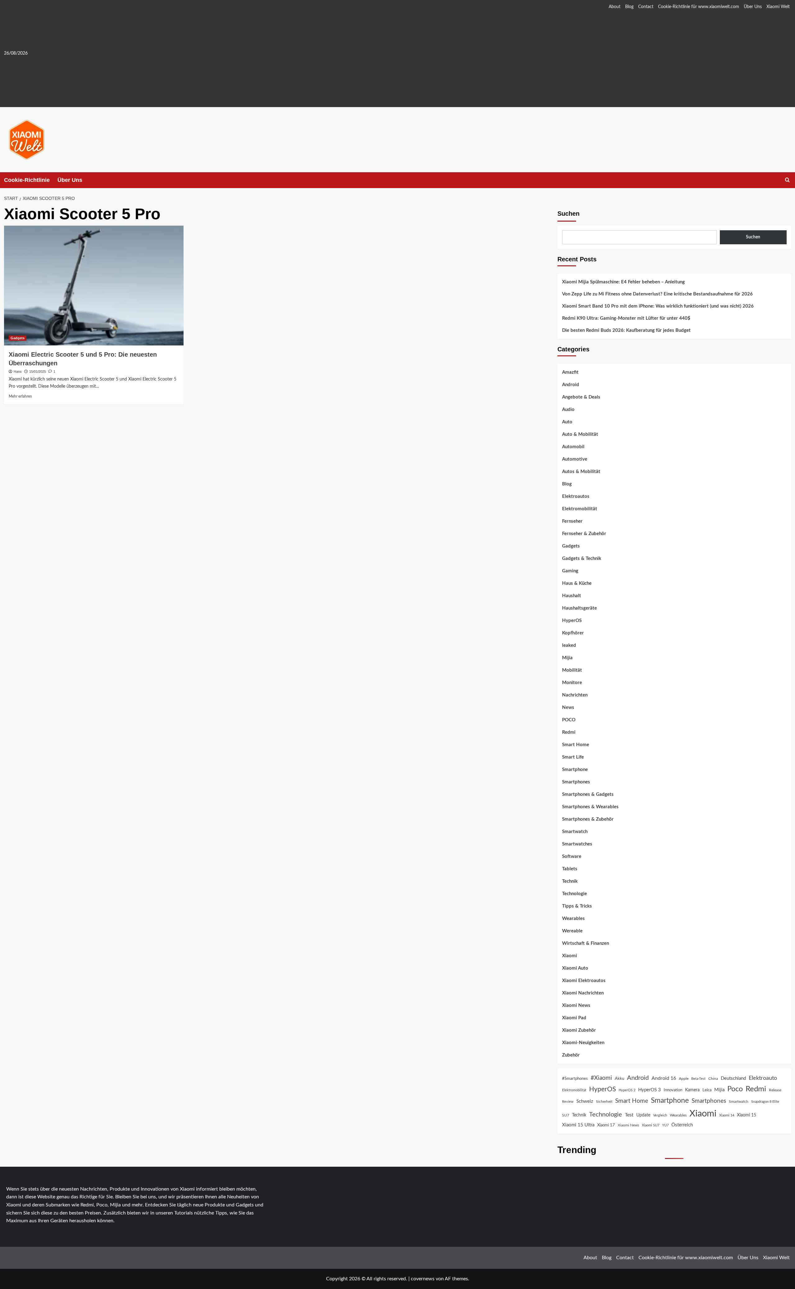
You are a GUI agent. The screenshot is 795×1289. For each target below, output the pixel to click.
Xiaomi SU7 (650, 1125)
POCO (568, 720)
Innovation (673, 1090)
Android (570, 384)
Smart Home (575, 744)
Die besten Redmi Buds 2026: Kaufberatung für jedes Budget (626, 330)
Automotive (574, 459)
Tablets (569, 869)
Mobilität (572, 670)
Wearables (573, 918)
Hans (18, 371)
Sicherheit (604, 1101)
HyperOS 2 (627, 1090)
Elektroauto (763, 1078)
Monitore (572, 682)
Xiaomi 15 (746, 1115)
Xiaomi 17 (606, 1125)
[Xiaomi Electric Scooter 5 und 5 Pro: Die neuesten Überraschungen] (94, 285)
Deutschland (733, 1078)
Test (629, 1114)
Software (571, 856)
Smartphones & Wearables (590, 806)
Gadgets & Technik (581, 558)
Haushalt (571, 595)
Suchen (568, 213)
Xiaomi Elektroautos (584, 980)
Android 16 (664, 1078)
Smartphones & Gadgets (588, 794)
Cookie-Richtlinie (27, 180)
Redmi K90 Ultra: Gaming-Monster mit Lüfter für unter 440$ (626, 318)
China (713, 1078)
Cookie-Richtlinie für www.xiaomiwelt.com (698, 7)
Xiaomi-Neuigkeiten (583, 1042)
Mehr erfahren (20, 396)
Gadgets (18, 338)
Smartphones (576, 782)
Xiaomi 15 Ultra (578, 1125)
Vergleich (660, 1115)
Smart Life (573, 757)
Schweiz (584, 1101)
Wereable (572, 931)
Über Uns (753, 7)
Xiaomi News (576, 1005)
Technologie (574, 893)
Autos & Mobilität (581, 471)
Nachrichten (575, 695)
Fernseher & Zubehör (584, 533)
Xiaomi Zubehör (579, 1030)
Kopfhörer (573, 633)
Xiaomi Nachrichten (583, 993)
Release (775, 1090)
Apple (683, 1078)
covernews (422, 1278)
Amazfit (570, 372)
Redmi (568, 732)
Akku (619, 1078)
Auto (567, 422)
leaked (569, 645)
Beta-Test (698, 1078)
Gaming (570, 571)
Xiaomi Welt (778, 7)
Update (643, 1115)
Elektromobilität (579, 509)
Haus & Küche (577, 583)
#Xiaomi (601, 1078)
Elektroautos (575, 496)
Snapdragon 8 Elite (765, 1101)
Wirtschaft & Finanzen (585, 943)
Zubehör (571, 1055)
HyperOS (572, 620)
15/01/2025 (37, 371)
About (614, 7)
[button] (787, 180)
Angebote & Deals (581, 397)
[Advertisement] (700, 60)
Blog (629, 7)
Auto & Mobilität (580, 434)
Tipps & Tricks (577, 906)
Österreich (682, 1125)
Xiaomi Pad (574, 1018)
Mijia (567, 658)
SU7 (565, 1115)
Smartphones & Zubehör (588, 819)
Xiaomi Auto (575, 968)
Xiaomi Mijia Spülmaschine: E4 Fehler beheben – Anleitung (623, 282)
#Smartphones (575, 1079)
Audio (568, 409)
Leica (706, 1090)
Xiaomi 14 (726, 1115)
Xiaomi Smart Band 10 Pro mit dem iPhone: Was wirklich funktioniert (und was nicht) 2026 (658, 306)
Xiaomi (569, 955)
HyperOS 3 (649, 1090)
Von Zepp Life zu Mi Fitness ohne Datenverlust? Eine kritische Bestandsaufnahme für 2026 (657, 294)
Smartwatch (575, 831)
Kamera (692, 1090)
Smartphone (575, 769)
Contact (645, 7)
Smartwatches (577, 844)
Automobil (573, 446)
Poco (735, 1089)
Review (568, 1101)
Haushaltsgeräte (579, 608)
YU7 (665, 1125)
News (568, 707)
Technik (570, 881)
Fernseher (572, 521)
